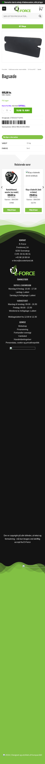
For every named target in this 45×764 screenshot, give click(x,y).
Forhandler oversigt (22, 333)
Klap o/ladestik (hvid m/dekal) (33, 190)
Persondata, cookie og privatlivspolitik (22, 343)
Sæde (39, 69)
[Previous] (2, 192)
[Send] (40, 16)
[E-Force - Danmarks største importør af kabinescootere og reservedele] (22, 8)
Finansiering (22, 329)
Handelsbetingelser (22, 339)
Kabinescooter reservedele (17, 69)
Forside (4, 69)
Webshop (22, 326)
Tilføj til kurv (23, 110)
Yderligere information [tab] (10, 137)
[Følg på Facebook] (3, 567)
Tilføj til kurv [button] (11, 210)
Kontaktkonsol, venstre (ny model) (11, 190)
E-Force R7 (32, 69)
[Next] (43, 192)
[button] (4, 9)
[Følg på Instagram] (9, 567)
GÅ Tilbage (22, 26)
